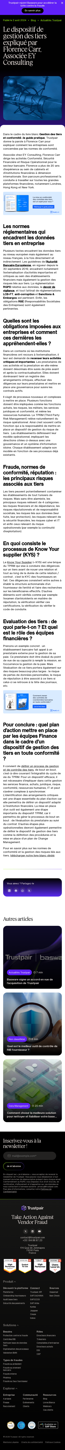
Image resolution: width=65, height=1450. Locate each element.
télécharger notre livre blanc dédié (32, 855)
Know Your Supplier (19, 562)
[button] (9, 890)
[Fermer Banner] (62, 3)
